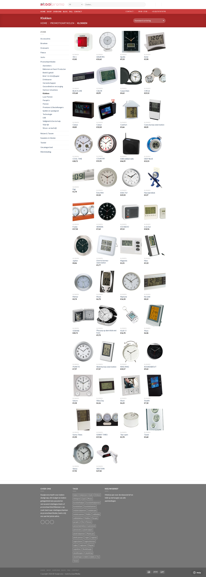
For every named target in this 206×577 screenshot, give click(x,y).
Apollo (122, 57)
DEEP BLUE (148, 159)
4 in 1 (75, 57)
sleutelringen (77, 557)
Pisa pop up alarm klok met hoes (106, 331)
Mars (146, 261)
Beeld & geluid (48, 73)
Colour (75, 125)
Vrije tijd (46, 125)
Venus (75, 469)
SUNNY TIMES (102, 435)
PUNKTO (76, 367)
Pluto (146, 331)
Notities (87, 518)
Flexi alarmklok (149, 193)
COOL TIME (77, 159)
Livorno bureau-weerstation (102, 262)
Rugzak (91, 545)
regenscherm (77, 541)
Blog (65, 12)
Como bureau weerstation (154, 125)
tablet (86, 557)
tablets (92, 557)
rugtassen (83, 545)
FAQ (70, 12)
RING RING (124, 367)
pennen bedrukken (79, 526)
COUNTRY (100, 159)
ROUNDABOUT (150, 367)
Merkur (75, 297)
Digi (74, 189)
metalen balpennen (79, 510)
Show (122, 401)
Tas (98, 557)
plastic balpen (87, 530)
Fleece (43, 52)
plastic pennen (78, 537)
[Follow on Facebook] (43, 522)
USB (44, 118)
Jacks (42, 57)
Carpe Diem (124, 91)
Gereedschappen (49, 83)
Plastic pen (90, 534)
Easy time (100, 193)
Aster (146, 57)
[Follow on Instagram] (47, 522)
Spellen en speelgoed (51, 111)
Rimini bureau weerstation (106, 367)
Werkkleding (45, 152)
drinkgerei (76, 499)
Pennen (46, 104)
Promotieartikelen (62, 23)
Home (42, 12)
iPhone (90, 499)
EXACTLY (124, 193)
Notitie (88, 514)
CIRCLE (147, 91)
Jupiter (75, 261)
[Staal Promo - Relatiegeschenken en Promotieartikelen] (52, 4)
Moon (98, 297)
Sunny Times (77, 435)
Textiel (43, 142)
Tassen (75, 561)
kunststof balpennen (93, 503)
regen (87, 537)
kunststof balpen (78, 503)
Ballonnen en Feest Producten (54, 69)
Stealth (147, 401)
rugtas (75, 545)
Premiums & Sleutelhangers (53, 107)
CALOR (99, 91)
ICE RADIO (124, 227)
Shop (49, 12)
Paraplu (94, 518)
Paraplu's (46, 100)
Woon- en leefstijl (50, 128)
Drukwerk (44, 48)
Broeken (43, 43)
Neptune (123, 297)
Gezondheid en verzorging (53, 86)
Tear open (124, 435)
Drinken (97, 495)
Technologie (47, 114)
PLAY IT (123, 331)
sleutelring (88, 553)
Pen (83, 522)
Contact (78, 12)
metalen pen (92, 510)
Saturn (75, 401)
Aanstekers (47, 66)
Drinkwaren (47, 80)
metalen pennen (78, 514)
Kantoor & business (50, 90)
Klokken (46, 93)
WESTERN (100, 469)
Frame (75, 227)
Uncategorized (46, 147)
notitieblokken (78, 518)
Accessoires (45, 38)
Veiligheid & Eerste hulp (52, 121)
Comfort (123, 125)
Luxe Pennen (48, 97)
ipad (83, 499)
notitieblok (96, 514)
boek (91, 495)
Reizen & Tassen (47, 133)
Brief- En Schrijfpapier (51, 76)
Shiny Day (100, 401)
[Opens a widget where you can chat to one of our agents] (197, 573)
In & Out (147, 227)
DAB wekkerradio (127, 159)
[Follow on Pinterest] (52, 522)
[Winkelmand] (164, 4)
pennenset (91, 526)
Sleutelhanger (87, 549)
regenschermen (89, 541)
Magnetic (123, 261)
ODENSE (76, 331)
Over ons (57, 12)
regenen (94, 537)
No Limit (147, 297)
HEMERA (99, 227)
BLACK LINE (77, 91)
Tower (146, 435)
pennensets (77, 530)
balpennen (83, 495)
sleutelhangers (78, 553)
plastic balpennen (79, 534)
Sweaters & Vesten (48, 138)
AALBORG (100, 57)
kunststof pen (77, 506)
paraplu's (76, 522)
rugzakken (76, 549)
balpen (75, 495)
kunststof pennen (90, 506)
